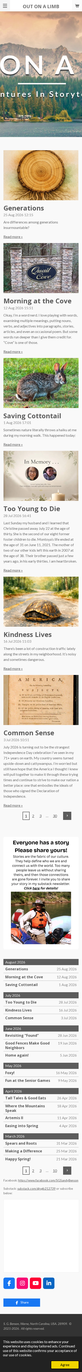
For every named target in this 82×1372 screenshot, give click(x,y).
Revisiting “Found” (22, 1035)
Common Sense (28, 732)
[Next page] (67, 816)
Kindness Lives (27, 634)
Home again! (17, 1055)
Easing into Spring (21, 1125)
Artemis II (14, 1117)
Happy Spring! (18, 1159)
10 (55, 1170)
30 (55, 816)
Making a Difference (23, 1151)
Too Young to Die (31, 508)
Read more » (13, 236)
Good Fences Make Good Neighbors (27, 1045)
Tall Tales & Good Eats (25, 1098)
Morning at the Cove (37, 300)
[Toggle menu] (5, 5)
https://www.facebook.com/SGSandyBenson (48, 1180)
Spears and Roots (21, 1143)
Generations (23, 208)
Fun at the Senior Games (27, 1080)
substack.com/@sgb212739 (36, 1188)
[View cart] (77, 5)
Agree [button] (64, 1365)
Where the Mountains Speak (25, 1108)
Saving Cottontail (32, 415)
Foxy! (10, 1072)
